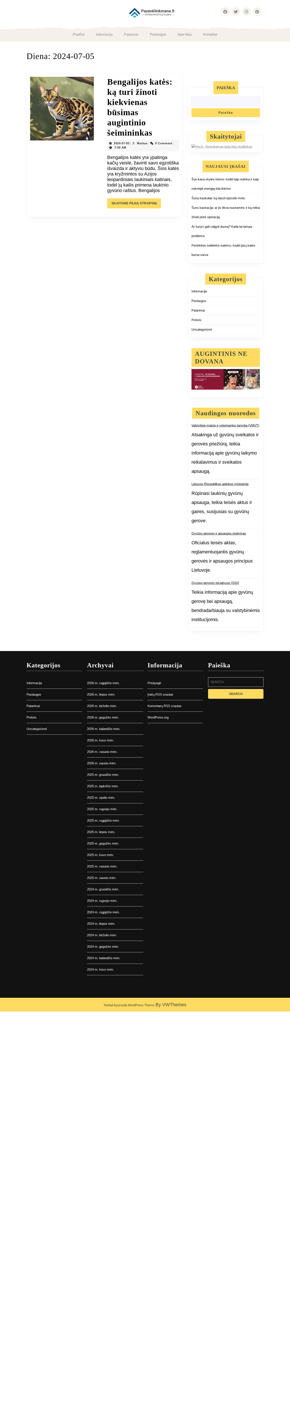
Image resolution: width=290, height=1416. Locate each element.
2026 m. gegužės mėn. (103, 717)
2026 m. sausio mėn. (101, 763)
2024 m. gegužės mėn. (103, 946)
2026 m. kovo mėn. (100, 740)
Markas (142, 143)
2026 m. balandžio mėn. (103, 729)
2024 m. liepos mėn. (101, 923)
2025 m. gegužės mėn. (103, 843)
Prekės (196, 320)
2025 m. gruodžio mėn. (103, 774)
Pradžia (78, 34)
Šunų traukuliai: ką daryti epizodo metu (218, 198)
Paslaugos (158, 34)
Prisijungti (154, 683)
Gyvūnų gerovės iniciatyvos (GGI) (215, 583)
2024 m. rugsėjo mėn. (102, 900)
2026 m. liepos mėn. (101, 694)
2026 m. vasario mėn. (102, 752)
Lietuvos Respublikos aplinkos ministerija (219, 484)
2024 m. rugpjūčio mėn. (103, 912)
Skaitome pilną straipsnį (136, 204)
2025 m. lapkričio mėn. (102, 786)
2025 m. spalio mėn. (101, 797)
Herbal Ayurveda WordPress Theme (129, 1005)
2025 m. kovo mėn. (100, 855)
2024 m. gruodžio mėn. (103, 889)
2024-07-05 (122, 143)
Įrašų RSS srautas (160, 694)
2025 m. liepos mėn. (101, 832)
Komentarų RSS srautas (165, 706)
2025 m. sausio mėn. (101, 878)
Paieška (226, 87)
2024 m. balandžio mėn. (103, 958)
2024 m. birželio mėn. (102, 935)
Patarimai (131, 34)
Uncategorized (201, 329)
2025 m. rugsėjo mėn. (102, 809)
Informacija (104, 34)
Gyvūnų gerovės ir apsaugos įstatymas (218, 533)
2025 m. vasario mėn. (102, 866)
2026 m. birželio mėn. (102, 706)
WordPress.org (158, 717)
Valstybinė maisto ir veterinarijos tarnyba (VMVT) (225, 425)
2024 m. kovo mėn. (100, 969)
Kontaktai (210, 34)
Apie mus (184, 34)
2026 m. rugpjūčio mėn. (103, 683)
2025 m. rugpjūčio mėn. (103, 820)
